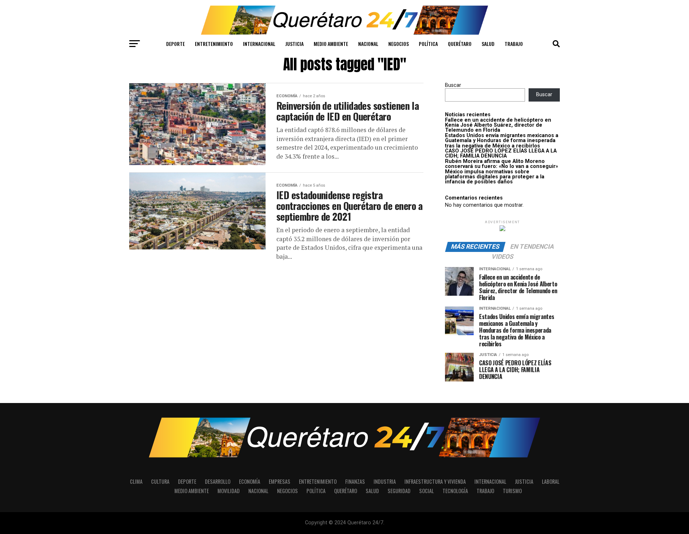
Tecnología (455, 491)
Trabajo (514, 43)
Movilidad (228, 491)
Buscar (453, 85)
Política (428, 43)
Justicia (294, 43)
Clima (136, 481)
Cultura (160, 481)
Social (426, 491)
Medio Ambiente (331, 43)
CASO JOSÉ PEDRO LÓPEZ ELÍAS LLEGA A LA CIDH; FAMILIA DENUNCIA (501, 153)
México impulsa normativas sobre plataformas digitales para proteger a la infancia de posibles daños (494, 177)
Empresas (279, 481)
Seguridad (399, 491)
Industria (385, 481)
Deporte (175, 43)
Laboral (550, 481)
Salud (488, 43)
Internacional (259, 43)
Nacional (368, 43)
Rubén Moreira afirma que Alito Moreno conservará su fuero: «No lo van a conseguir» (501, 163)
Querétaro (460, 43)
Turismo (512, 491)
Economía (249, 481)
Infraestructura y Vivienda (435, 481)
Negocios (398, 43)
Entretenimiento (214, 43)
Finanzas (355, 481)
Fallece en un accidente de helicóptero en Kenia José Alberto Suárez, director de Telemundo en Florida (498, 125)
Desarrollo (217, 481)
